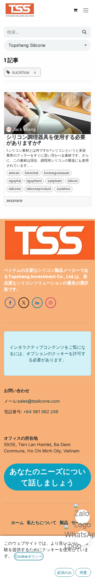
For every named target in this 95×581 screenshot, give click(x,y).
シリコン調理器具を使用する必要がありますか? (46, 140)
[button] (47, 45)
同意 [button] (83, 572)
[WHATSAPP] (82, 539)
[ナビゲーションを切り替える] (85, 10)
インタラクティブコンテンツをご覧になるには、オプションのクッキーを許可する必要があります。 (48, 353)
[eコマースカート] (75, 10)
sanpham (55, 181)
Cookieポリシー (28, 556)
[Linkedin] (37, 302)
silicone (15, 189)
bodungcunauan (56, 173)
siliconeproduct (38, 189)
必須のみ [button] (64, 572)
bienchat (31, 173)
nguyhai (15, 181)
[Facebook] (10, 302)
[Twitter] (23, 302)
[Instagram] (50, 302)
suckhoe (63, 189)
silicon (73, 181)
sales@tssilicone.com (39, 401)
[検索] (84, 32)
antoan (14, 173)
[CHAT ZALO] (82, 518)
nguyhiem (34, 181)
